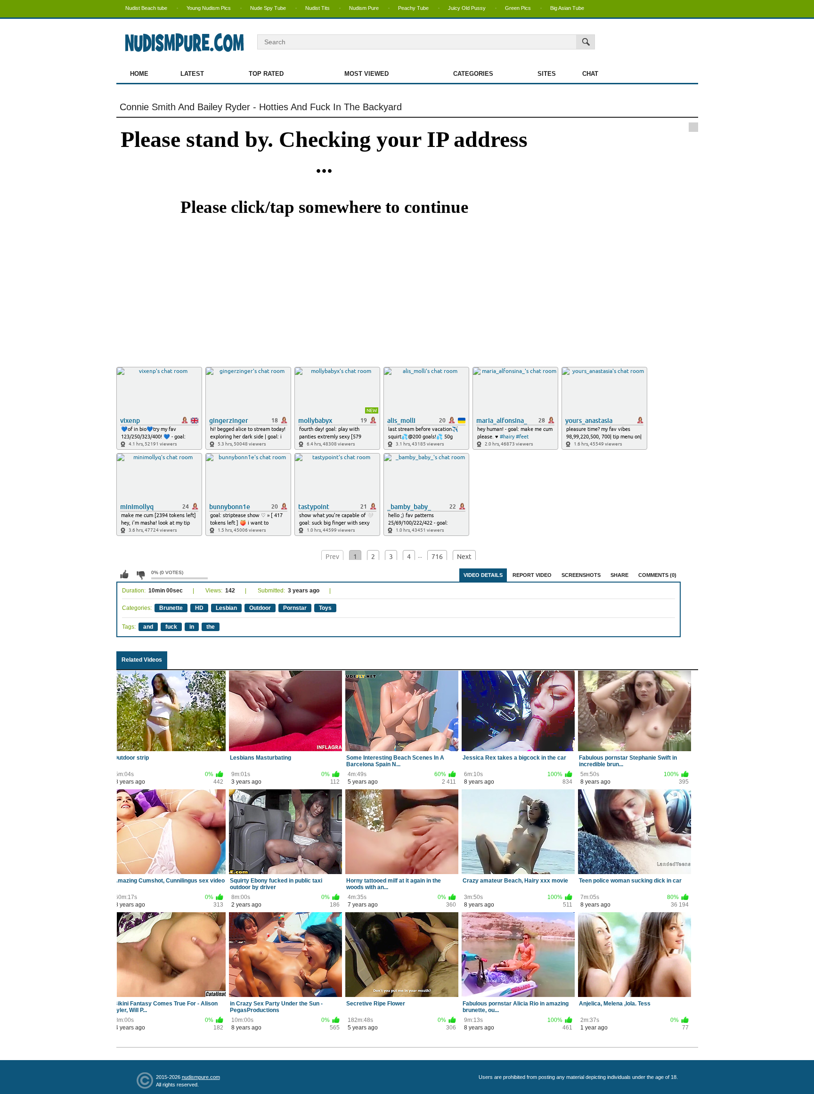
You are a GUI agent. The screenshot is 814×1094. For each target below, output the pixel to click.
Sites (546, 73)
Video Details (483, 575)
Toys (325, 608)
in (191, 627)
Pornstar (295, 608)
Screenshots (581, 575)
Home (139, 73)
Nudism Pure (364, 8)
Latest (192, 73)
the (210, 627)
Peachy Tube (413, 8)
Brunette (171, 608)
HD (199, 608)
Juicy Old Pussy (467, 8)
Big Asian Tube (567, 8)
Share (619, 575)
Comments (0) (657, 575)
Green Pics (518, 8)
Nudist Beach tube (146, 8)
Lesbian (226, 608)
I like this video (124, 574)
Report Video (532, 575)
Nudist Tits (317, 8)
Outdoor (260, 608)
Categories (473, 73)
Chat (590, 73)
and (148, 627)
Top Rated (266, 73)
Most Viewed (366, 73)
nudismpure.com (201, 1077)
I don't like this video (140, 574)
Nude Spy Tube (268, 8)
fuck (171, 627)
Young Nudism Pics (209, 8)
